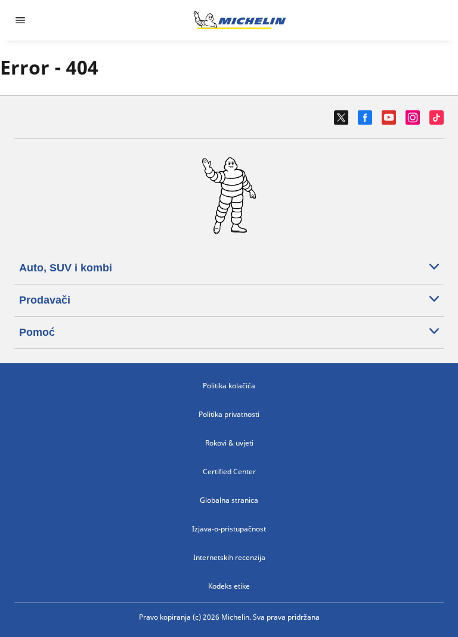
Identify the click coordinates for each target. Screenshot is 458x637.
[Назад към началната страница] (239, 20)
